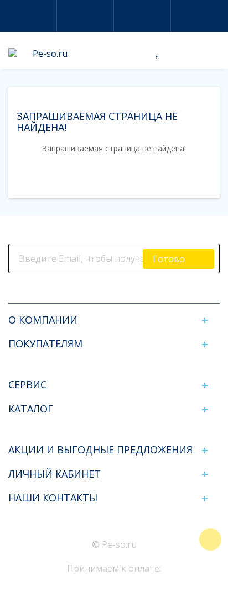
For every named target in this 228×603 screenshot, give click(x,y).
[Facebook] (87, 292)
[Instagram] (105, 292)
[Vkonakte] (123, 292)
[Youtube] (141, 292)
